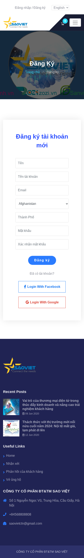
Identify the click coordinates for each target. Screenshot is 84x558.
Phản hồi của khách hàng (24, 471)
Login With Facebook (43, 286)
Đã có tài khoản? (42, 273)
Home (10, 455)
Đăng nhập (23, 7)
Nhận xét (12, 463)
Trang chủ (32, 72)
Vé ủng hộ (13, 479)
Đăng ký (39, 7)
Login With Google (44, 302)
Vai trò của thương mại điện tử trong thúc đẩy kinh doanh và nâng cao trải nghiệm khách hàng (51, 405)
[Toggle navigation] (75, 22)
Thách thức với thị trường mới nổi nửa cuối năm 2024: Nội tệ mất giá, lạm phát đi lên (49, 426)
